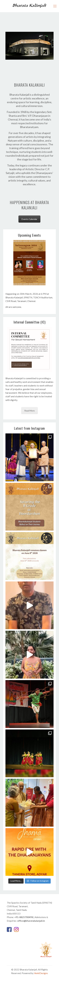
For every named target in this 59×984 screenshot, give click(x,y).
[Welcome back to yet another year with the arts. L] (29, 556)
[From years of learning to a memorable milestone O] (29, 507)
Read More (29, 410)
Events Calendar (29, 219)
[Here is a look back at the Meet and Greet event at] (29, 803)
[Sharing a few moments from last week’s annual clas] (29, 753)
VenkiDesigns (41, 973)
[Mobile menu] (54, 6)
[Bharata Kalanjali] (29, 5)
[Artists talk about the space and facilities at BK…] (29, 605)
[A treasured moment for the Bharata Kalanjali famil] (29, 457)
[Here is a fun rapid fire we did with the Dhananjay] (29, 852)
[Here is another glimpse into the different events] (29, 704)
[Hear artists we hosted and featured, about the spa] (29, 655)
